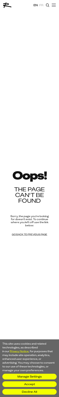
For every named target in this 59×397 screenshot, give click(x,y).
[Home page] (7, 5)
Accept (29, 384)
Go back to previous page (29, 234)
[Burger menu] (54, 5)
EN (36, 5)
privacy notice (19, 351)
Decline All (29, 392)
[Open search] (47, 5)
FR (41, 5)
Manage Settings (29, 376)
